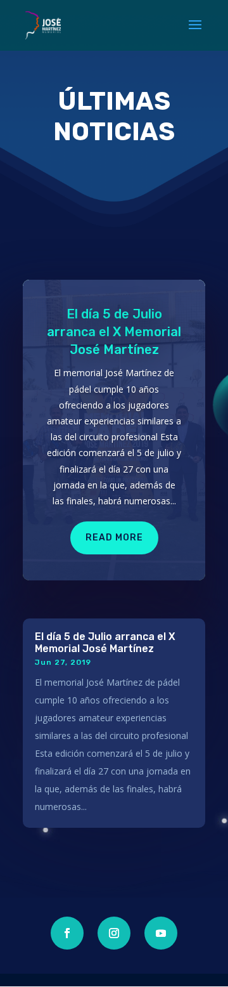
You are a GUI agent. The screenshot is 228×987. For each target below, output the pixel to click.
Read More (114, 537)
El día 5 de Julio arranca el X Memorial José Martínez (114, 331)
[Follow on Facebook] (67, 933)
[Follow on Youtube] (160, 933)
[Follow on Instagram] (114, 933)
